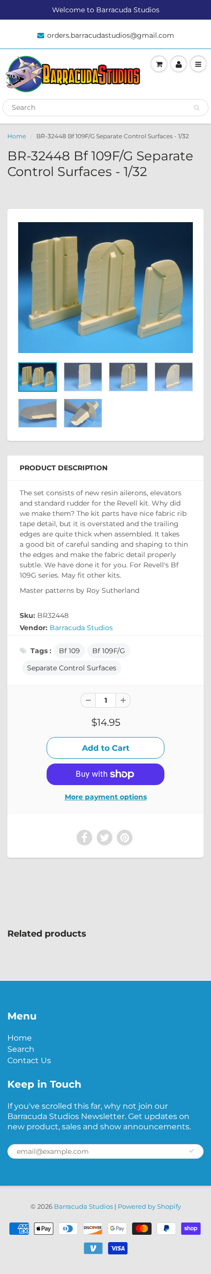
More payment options (106, 796)
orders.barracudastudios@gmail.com (110, 35)
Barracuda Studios (81, 627)
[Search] (196, 108)
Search (20, 1049)
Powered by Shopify (149, 1206)
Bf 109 (69, 650)
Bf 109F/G (108, 650)
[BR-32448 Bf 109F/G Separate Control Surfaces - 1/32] (105, 288)
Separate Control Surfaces (71, 667)
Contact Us (29, 1060)
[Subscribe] (191, 1151)
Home (16, 136)
